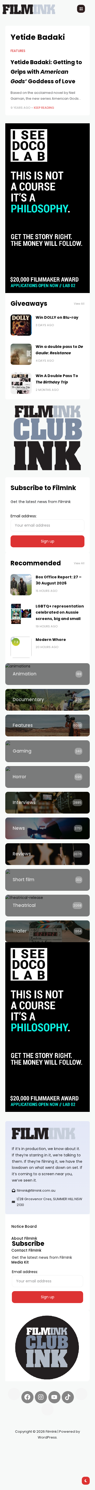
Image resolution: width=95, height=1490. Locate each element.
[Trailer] (47, 931)
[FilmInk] (47, 1133)
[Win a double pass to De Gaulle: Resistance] (21, 354)
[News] (47, 828)
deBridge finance (40, 1456)
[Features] (47, 725)
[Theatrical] (47, 905)
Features (18, 51)
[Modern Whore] (21, 647)
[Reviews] (47, 854)
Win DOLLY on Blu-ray (57, 317)
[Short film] (47, 880)
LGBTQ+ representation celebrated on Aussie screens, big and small (60, 613)
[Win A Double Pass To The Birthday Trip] (21, 383)
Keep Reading (44, 108)
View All (79, 304)
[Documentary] (47, 700)
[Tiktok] (68, 1397)
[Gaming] (47, 751)
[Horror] (47, 777)
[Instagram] (41, 1397)
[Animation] (47, 674)
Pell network (48, 1449)
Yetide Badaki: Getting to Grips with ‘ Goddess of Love (46, 71)
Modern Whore (51, 639)
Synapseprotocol (20, 1449)
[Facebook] (27, 1397)
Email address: (24, 516)
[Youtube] (54, 1397)
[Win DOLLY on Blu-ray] (21, 325)
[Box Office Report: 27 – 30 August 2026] (21, 584)
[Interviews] (47, 803)
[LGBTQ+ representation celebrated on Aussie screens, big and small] (21, 613)
